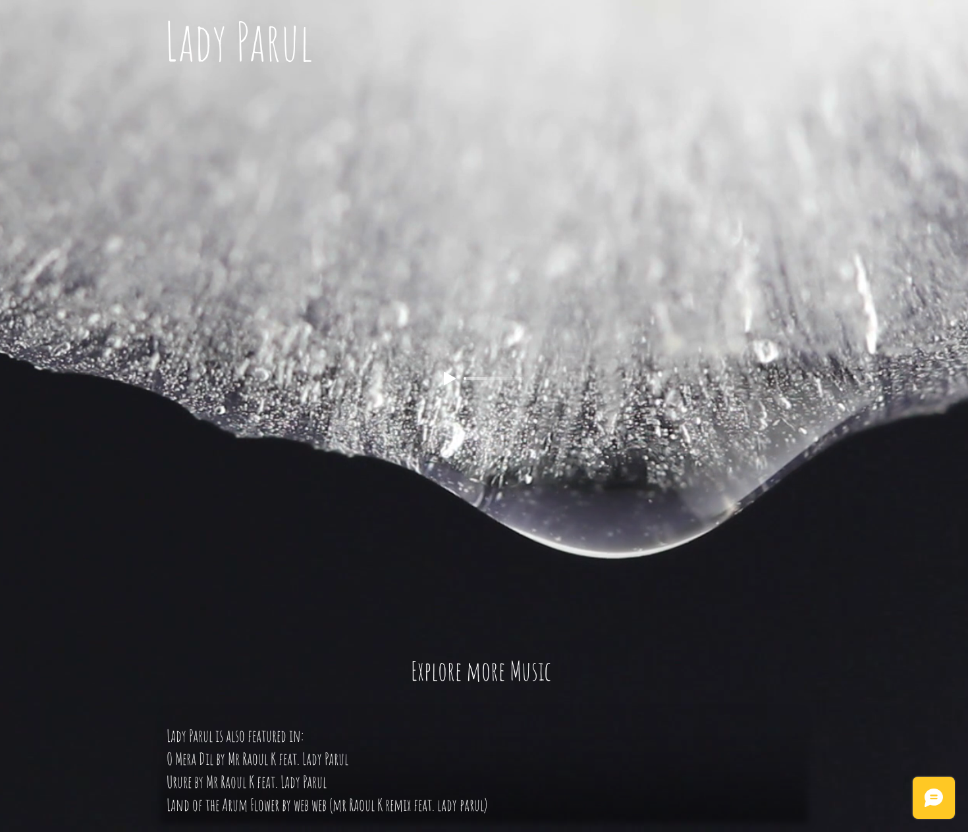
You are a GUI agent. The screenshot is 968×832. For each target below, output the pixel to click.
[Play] (450, 378)
